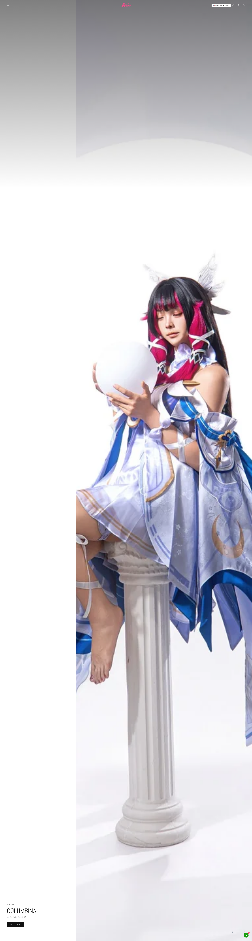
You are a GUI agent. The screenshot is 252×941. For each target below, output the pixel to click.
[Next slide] (242, 932)
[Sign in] (238, 5)
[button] (8, 5)
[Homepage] (126, 5)
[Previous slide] (234, 932)
